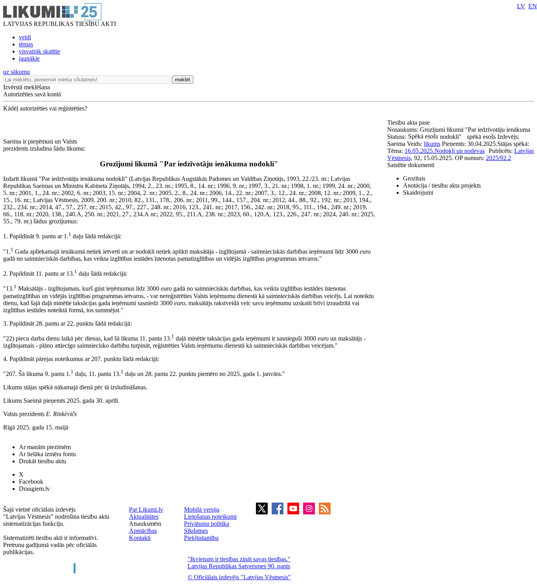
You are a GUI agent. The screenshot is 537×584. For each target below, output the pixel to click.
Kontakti (140, 537)
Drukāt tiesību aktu (42, 461)
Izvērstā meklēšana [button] (26, 87)
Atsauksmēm (145, 523)
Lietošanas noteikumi (210, 516)
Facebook (31, 481)
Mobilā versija (201, 509)
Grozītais (414, 178)
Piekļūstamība (201, 537)
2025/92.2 (498, 158)
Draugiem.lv (34, 488)
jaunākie (29, 58)
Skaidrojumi (418, 192)
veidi (25, 37)
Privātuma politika (206, 523)
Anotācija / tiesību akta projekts (442, 185)
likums (432, 143)
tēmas (26, 44)
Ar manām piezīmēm (45, 447)
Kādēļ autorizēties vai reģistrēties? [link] (45, 108)
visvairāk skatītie (39, 51)
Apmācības (143, 530)
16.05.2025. (419, 150)
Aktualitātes (143, 516)
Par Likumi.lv (146, 509)
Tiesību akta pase (409, 122)
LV (521, 6)
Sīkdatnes (196, 530)
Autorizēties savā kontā (32, 94)
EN (532, 6)
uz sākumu (16, 71)
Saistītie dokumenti (410, 165)
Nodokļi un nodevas (459, 150)
